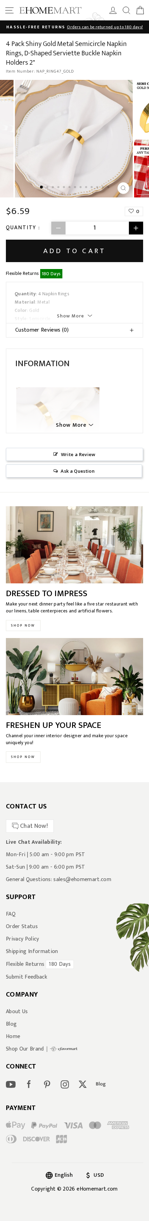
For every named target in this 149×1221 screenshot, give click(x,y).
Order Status (22, 927)
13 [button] (109, 187)
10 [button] (92, 187)
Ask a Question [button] (78, 471)
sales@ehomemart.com (82, 879)
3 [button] (53, 187)
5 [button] (64, 187)
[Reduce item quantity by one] (58, 228)
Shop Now (23, 625)
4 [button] (59, 187)
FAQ (11, 914)
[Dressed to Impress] (74, 544)
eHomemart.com (97, 1189)
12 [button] (103, 187)
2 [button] (48, 187)
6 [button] (70, 187)
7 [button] (75, 187)
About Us (17, 1012)
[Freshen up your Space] (74, 676)
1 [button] (41, 187)
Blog (11, 1024)
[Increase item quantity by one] (136, 228)
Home (13, 1037)
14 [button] (75, 194)
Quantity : (23, 228)
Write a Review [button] (78, 454)
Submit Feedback (26, 977)
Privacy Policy (22, 939)
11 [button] (97, 187)
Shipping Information (32, 951)
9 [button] (86, 187)
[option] (74, 27)
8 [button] (81, 187)
